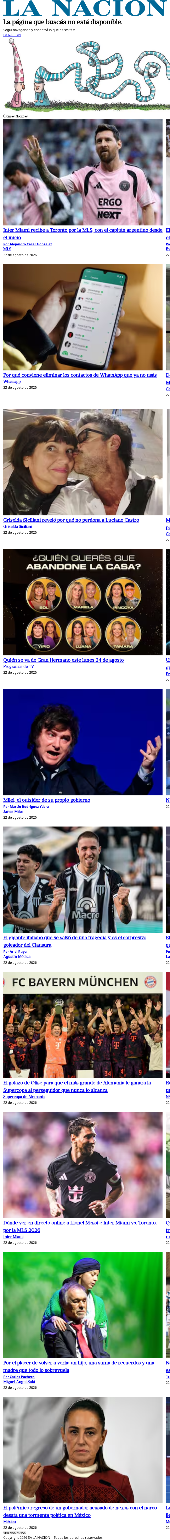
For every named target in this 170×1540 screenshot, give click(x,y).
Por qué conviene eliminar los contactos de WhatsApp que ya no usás (80, 375)
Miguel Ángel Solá (19, 1382)
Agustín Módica (16, 957)
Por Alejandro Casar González (27, 244)
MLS (7, 249)
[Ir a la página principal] (85, 15)
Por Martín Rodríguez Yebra (26, 806)
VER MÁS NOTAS (14, 1532)
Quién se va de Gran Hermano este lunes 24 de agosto (63, 660)
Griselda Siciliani (17, 527)
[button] (83, 173)
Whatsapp (12, 382)
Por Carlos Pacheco (19, 1376)
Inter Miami (13, 1237)
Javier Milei (13, 812)
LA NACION (12, 35)
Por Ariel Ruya (15, 951)
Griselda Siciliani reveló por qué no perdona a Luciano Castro (71, 520)
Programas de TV (18, 667)
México (9, 1522)
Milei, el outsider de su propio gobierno (46, 800)
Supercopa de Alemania (24, 1097)
